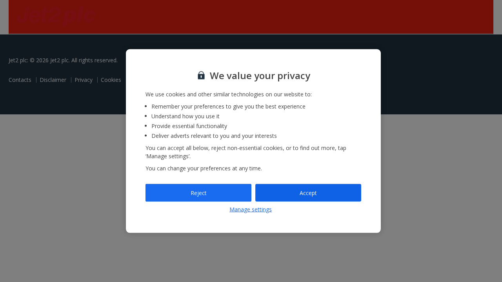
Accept (308, 192)
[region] (253, 141)
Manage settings (250, 209)
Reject (199, 192)
